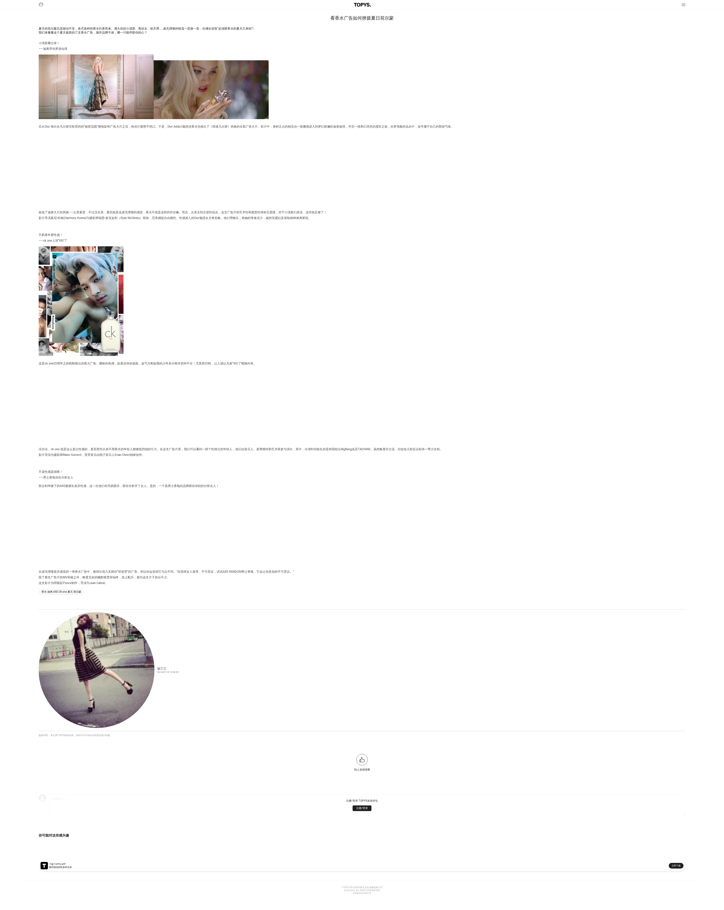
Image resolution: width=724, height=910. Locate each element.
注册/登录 (362, 808)
